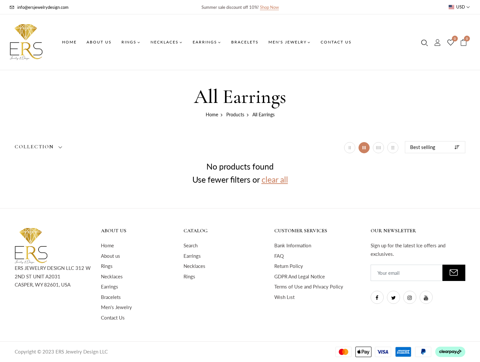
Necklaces (112, 276)
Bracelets (111, 297)
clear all (275, 179)
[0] (450, 42)
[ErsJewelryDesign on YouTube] (426, 297)
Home (107, 245)
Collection (34, 147)
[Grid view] (349, 147)
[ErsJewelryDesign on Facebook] (377, 297)
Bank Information (292, 245)
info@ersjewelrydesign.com (43, 7)
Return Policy (288, 266)
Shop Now (269, 7)
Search (191, 245)
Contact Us (113, 318)
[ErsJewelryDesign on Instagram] (409, 297)
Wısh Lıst (284, 297)
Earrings (109, 286)
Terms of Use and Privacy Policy (308, 286)
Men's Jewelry (116, 307)
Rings (107, 266)
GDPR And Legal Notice (299, 276)
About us (110, 256)
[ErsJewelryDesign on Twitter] (393, 297)
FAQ (279, 256)
